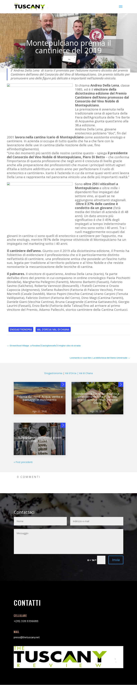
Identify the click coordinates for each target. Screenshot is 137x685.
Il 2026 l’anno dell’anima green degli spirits (39, 438)
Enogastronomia (21, 329)
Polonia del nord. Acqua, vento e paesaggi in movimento (40, 398)
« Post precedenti (23, 462)
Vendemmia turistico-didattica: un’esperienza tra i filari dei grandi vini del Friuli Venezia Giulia (97, 398)
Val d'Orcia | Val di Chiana (53, 329)
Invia (116, 560)
